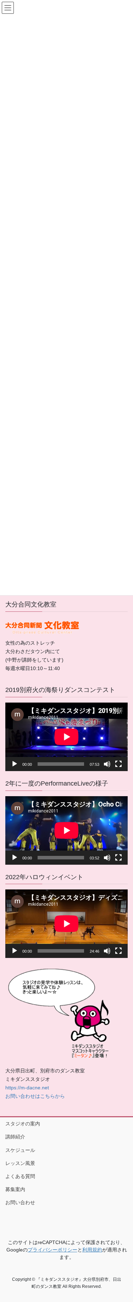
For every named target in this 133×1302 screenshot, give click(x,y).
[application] (66, 737)
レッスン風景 (20, 1163)
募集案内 (15, 1189)
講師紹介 (15, 1137)
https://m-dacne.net (27, 1087)
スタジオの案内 (22, 1123)
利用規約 (92, 1250)
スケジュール (20, 1150)
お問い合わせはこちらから (35, 1096)
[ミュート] (107, 764)
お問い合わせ (20, 1202)
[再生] (14, 764)
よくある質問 (20, 1176)
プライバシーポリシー (52, 1250)
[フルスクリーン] (118, 764)
